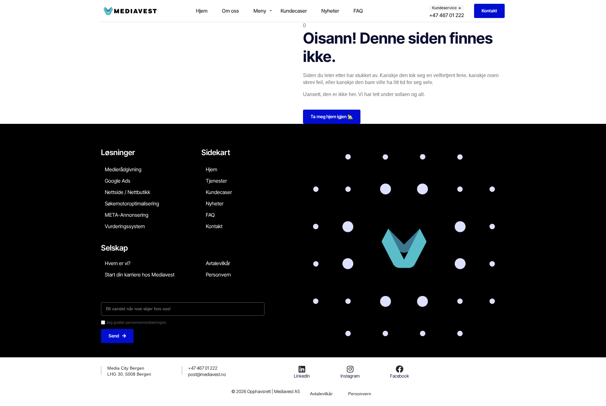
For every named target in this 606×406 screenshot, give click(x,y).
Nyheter (330, 11)
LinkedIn (302, 376)
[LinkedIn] (302, 369)
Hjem (201, 11)
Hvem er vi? (117, 263)
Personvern (218, 274)
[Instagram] (350, 369)
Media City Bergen (125, 368)
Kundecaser (294, 11)
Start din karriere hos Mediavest (140, 274)
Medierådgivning (123, 169)
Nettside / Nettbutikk (127, 192)
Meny (259, 11)
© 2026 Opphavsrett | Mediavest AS (265, 391)
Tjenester (216, 181)
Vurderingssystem (125, 226)
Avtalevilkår (218, 263)
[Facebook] (399, 369)
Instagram (350, 376)
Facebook (399, 376)
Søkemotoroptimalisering (132, 203)
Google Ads (117, 181)
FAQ (358, 11)
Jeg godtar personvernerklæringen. (136, 322)
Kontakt (214, 226)
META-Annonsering (126, 215)
